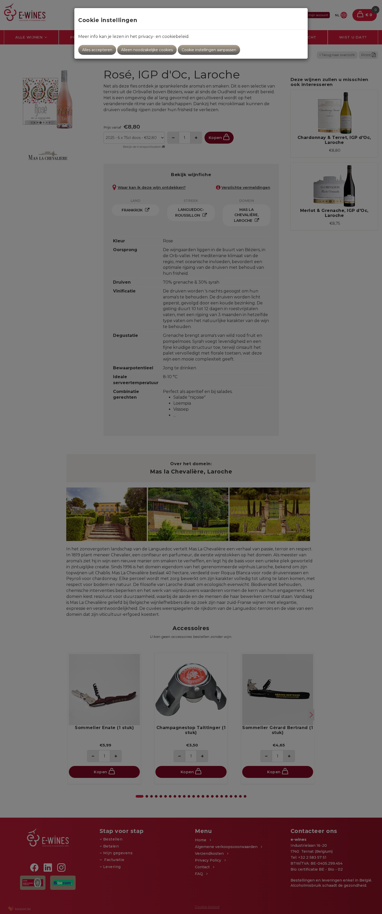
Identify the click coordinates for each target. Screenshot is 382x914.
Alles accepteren (97, 50)
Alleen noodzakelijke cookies (147, 50)
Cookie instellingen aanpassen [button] (209, 50)
